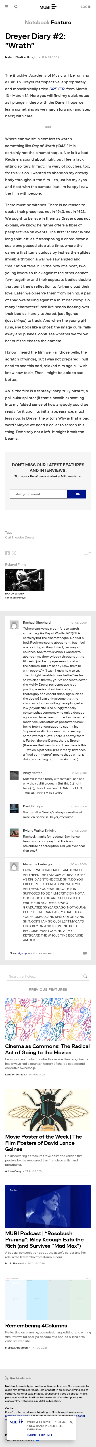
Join (76, 494)
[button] (6, 6)
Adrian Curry (13, 1171)
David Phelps (33, 806)
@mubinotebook (20, 1378)
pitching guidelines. (17, 1415)
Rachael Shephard (37, 622)
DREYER (57, 89)
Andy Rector (32, 773)
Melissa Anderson (16, 1347)
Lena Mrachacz (15, 1074)
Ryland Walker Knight (21, 57)
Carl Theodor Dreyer (19, 537)
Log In (86, 6)
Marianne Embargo (37, 864)
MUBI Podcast (14, 1263)
